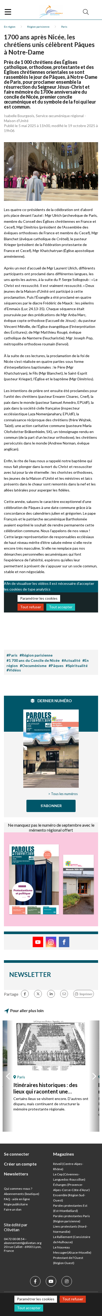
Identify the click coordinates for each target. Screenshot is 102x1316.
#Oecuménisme (33, 665)
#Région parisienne (36, 655)
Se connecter (16, 1153)
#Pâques (56, 665)
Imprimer (86, 994)
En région (9, 26)
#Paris (12, 655)
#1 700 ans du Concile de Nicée (33, 660)
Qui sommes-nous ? (18, 1189)
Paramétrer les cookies (39, 598)
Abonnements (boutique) (21, 1194)
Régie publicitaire (16, 1204)
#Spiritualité (77, 665)
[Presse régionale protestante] (51, 12)
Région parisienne (38, 26)
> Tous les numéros (63, 794)
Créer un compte (20, 1163)
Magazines (63, 1153)
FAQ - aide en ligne (17, 1199)
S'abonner (51, 805)
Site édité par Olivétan (15, 1227)
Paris (64, 26)
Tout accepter (60, 607)
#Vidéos (14, 670)
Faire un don (12, 1209)
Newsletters (16, 1173)
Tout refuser (30, 607)
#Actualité (71, 660)
